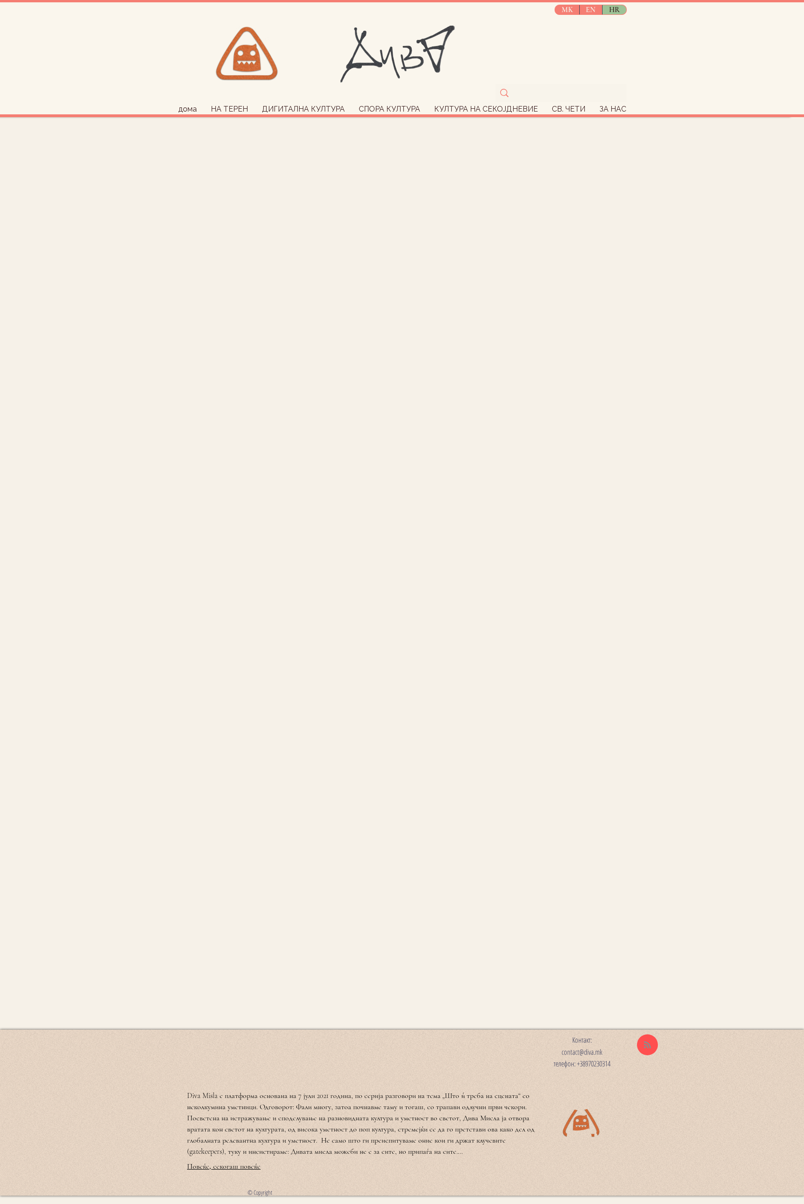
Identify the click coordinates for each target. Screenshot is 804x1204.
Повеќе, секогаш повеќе (224, 1166)
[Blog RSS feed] (647, 1045)
